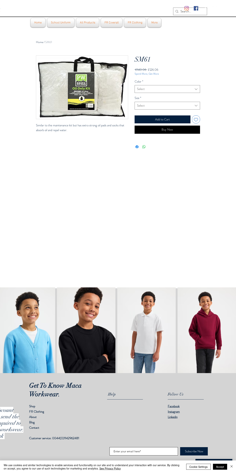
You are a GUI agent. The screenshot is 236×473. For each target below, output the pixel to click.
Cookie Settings (198, 467)
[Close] (231, 466)
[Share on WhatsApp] (144, 147)
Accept (220, 467)
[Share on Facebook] (137, 147)
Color (139, 81)
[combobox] (167, 89)
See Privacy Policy (110, 468)
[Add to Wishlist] (196, 119)
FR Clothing (36, 411)
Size (138, 98)
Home (39, 42)
